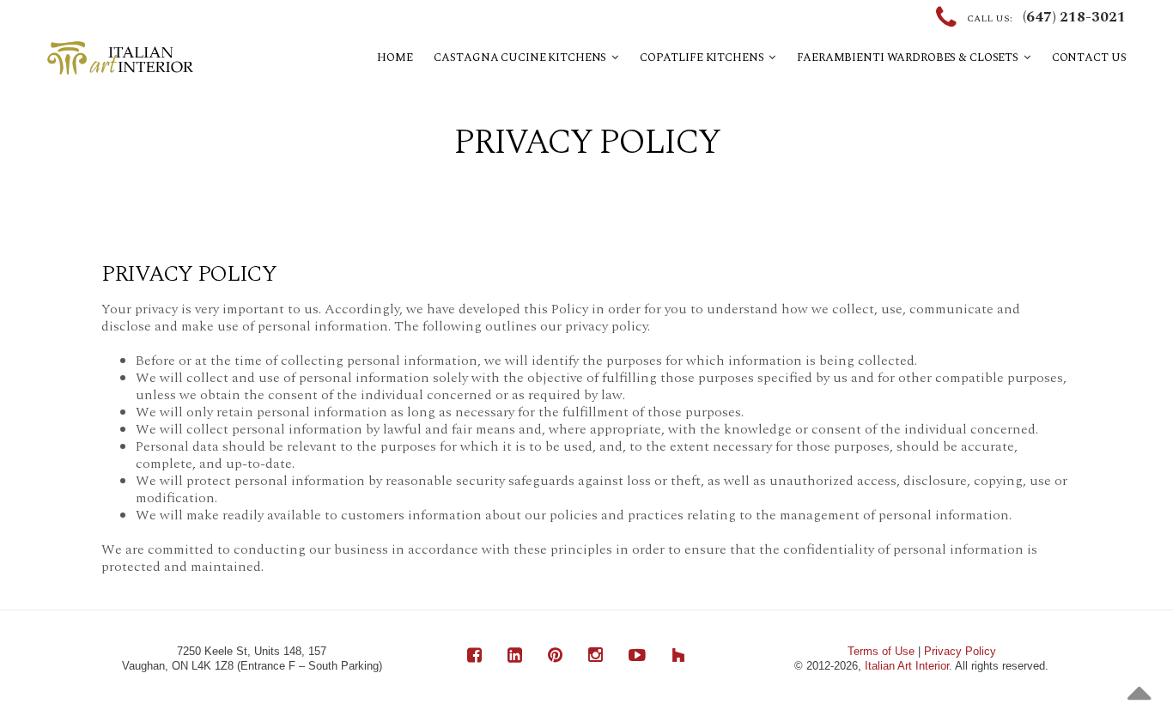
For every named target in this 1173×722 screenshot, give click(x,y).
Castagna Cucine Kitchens (522, 57)
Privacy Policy (960, 651)
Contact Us (1089, 57)
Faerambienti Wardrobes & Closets (910, 57)
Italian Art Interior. (908, 665)
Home (394, 57)
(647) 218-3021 (1074, 17)
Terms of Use (881, 651)
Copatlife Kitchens (704, 57)
